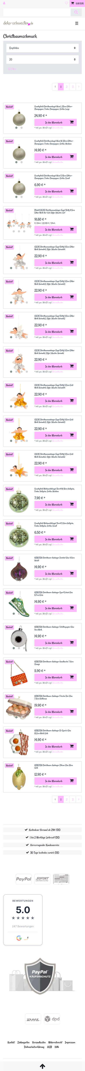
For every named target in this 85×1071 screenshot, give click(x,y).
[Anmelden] (5, 3)
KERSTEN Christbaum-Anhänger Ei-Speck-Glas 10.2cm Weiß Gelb (52, 732)
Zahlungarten (23, 1042)
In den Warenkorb (53, 122)
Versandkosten (57, 127)
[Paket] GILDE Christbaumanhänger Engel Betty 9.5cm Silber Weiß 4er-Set (54, 211)
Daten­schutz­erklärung (34, 1047)
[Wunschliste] (66, 3)
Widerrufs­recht (55, 1042)
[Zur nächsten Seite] (79, 86)
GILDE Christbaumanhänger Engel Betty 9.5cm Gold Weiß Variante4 (53, 386)
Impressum (70, 1042)
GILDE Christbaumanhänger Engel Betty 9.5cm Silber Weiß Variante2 (54, 317)
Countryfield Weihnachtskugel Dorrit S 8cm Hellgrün (54, 524)
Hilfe (57, 1047)
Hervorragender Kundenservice (44, 845)
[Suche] (76, 12)
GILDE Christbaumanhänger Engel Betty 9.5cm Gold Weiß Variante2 (53, 455)
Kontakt (11, 1042)
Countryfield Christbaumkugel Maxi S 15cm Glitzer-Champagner (53, 177)
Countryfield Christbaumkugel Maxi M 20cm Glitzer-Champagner (53, 142)
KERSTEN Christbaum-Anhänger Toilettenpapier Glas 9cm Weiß (54, 628)
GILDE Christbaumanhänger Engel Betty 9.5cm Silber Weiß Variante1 (54, 352)
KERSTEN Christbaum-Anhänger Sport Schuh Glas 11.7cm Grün (53, 594)
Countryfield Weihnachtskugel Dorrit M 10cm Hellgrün (54, 490)
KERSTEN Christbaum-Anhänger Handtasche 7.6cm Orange (53, 663)
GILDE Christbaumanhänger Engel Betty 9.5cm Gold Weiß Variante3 (53, 421)
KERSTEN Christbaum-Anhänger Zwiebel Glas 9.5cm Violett (54, 559)
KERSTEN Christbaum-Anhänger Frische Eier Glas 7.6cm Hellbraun (53, 697)
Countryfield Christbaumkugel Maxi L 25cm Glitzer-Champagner (53, 108)
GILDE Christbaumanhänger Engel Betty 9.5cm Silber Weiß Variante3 (54, 282)
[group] (19, 118)
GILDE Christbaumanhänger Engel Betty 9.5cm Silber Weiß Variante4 (54, 248)
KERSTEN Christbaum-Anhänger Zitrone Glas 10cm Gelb (53, 766)
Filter (13, 69)
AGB (49, 1047)
